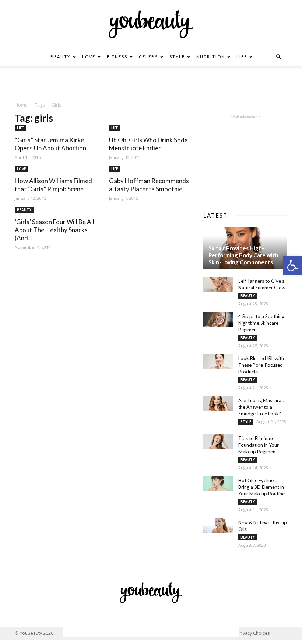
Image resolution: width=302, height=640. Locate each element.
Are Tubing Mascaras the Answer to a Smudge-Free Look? (261, 407)
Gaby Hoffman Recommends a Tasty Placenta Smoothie (149, 185)
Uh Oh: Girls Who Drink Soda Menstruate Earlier (148, 144)
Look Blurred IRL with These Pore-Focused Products (261, 365)
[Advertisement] (151, 84)
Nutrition (210, 56)
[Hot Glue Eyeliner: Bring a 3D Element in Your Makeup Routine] (218, 483)
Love (88, 56)
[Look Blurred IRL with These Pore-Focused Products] (218, 361)
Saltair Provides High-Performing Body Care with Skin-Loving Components (243, 255)
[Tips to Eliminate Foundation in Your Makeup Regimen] (218, 441)
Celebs (148, 56)
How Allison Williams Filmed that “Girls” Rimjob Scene (53, 185)
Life (241, 56)
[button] (292, 265)
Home (21, 105)
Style (177, 56)
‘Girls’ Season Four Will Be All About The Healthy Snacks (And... (54, 230)
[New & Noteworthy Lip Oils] (218, 525)
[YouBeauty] (151, 24)
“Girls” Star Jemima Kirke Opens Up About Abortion (50, 144)
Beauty (60, 56)
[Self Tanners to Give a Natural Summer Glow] (218, 284)
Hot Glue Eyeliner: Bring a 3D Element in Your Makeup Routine (261, 487)
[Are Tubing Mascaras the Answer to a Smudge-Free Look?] (218, 403)
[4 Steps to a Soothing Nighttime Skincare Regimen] (218, 319)
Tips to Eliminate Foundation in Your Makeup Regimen (258, 445)
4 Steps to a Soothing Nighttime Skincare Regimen (261, 323)
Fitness (117, 56)
